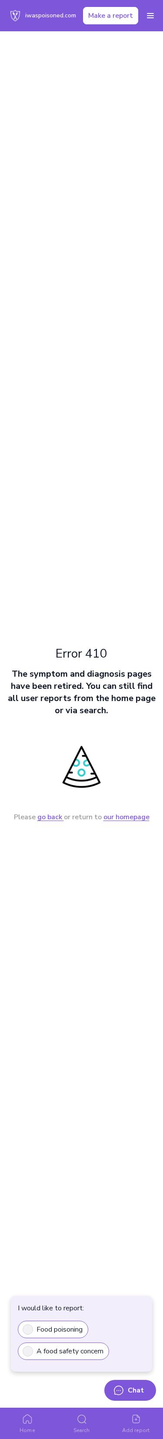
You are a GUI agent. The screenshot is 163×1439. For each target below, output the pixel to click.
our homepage (126, 817)
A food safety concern (70, 1351)
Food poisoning (60, 1329)
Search (81, 1430)
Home (27, 1430)
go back (50, 817)
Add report (136, 1430)
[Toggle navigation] (150, 15)
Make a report (110, 15)
